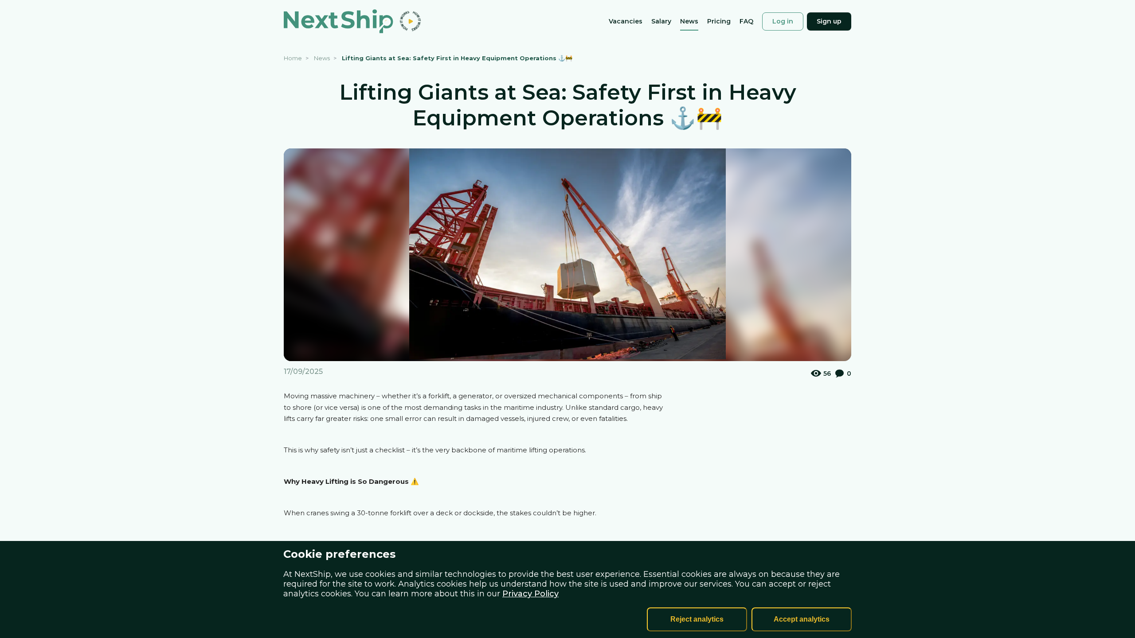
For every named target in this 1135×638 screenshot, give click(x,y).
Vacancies (625, 22)
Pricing (719, 22)
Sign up (829, 21)
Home (293, 58)
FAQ (746, 22)
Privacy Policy (530, 594)
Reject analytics (697, 619)
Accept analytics (802, 619)
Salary (661, 22)
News (689, 22)
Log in (782, 21)
